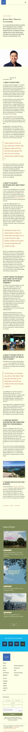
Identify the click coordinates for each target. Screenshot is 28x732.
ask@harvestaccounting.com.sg (10, 728)
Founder (11, 505)
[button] (25, 2)
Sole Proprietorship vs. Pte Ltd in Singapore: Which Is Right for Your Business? (13, 554)
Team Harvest (17, 505)
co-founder (5, 363)
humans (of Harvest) (18, 197)
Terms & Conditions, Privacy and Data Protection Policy (14, 731)
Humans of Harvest (7, 15)
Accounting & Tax (7, 550)
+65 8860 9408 (15, 727)
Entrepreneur (6, 505)
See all (14, 624)
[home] (3, 2)
